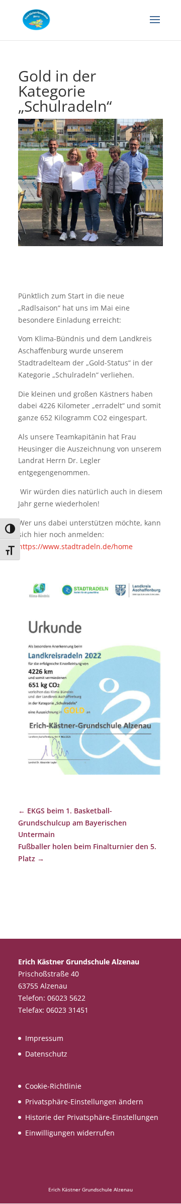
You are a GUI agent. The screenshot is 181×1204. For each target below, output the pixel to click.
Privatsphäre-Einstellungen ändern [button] (84, 1101)
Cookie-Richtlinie (53, 1086)
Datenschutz (46, 1054)
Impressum (44, 1038)
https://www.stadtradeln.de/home (75, 546)
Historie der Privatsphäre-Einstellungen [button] (91, 1117)
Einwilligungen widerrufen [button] (70, 1133)
